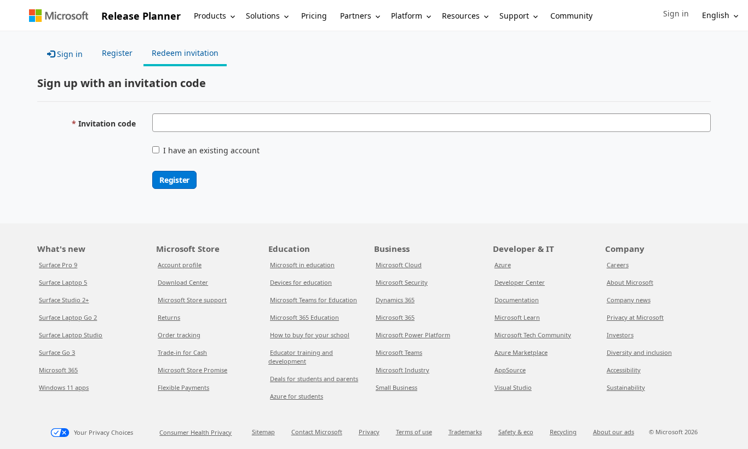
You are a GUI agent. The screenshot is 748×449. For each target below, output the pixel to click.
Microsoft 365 (58, 370)
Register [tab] (117, 53)
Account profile (180, 265)
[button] (676, 14)
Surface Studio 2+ (64, 300)
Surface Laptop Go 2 (68, 317)
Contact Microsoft (316, 432)
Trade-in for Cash (182, 352)
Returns (169, 317)
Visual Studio (513, 387)
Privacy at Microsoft (635, 317)
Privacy (369, 432)
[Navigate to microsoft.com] (58, 15)
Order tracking (179, 335)
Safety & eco (515, 432)
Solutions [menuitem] (263, 15)
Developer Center (519, 282)
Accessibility (624, 370)
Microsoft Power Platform (413, 335)
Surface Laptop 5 (63, 282)
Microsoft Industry (402, 370)
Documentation (516, 300)
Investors (620, 335)
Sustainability (626, 387)
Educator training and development (300, 356)
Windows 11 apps (64, 387)
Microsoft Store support (192, 300)
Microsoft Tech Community (532, 335)
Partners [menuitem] (355, 15)
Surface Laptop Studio (70, 335)
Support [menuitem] (514, 15)
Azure (502, 265)
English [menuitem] (715, 15)
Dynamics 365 (395, 300)
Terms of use (414, 432)
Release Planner (141, 15)
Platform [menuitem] (406, 15)
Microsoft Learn (517, 317)
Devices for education (301, 282)
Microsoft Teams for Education (313, 300)
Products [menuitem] (210, 15)
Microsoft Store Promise (192, 370)
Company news (629, 300)
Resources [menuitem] (461, 15)
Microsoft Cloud (399, 265)
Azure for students (296, 396)
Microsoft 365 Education (304, 317)
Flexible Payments (183, 387)
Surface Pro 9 (58, 265)
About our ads (613, 432)
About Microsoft (630, 282)
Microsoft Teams (399, 352)
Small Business (396, 387)
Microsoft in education (302, 265)
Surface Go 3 (57, 352)
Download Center (183, 282)
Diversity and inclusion (639, 352)
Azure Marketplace (521, 352)
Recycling (563, 432)
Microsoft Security (402, 282)
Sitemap (263, 432)
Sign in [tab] (69, 54)
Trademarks (465, 432)
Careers (618, 265)
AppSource (510, 370)
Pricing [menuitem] (314, 15)
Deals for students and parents (314, 379)
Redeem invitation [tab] (185, 53)
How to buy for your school (309, 335)
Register (174, 180)
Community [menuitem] (571, 15)
